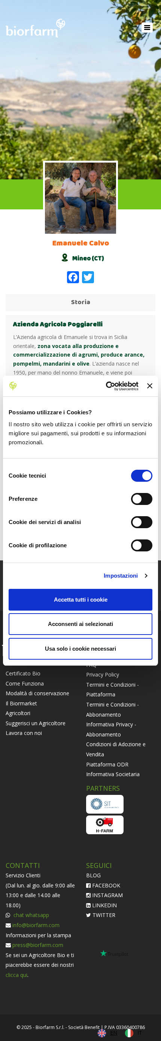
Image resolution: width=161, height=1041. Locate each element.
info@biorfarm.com (36, 925)
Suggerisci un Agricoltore (36, 723)
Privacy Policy (102, 674)
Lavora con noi (24, 732)
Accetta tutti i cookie (80, 599)
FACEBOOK (105, 885)
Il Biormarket (21, 703)
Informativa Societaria (113, 774)
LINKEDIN (104, 905)
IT (139, 1032)
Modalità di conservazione (37, 693)
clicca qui (16, 974)
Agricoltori (18, 713)
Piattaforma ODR (107, 764)
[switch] (141, 499)
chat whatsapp (30, 915)
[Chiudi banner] (149, 385)
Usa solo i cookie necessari (80, 648)
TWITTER (103, 915)
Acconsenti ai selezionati (80, 624)
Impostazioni (121, 575)
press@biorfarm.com (37, 944)
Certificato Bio (23, 673)
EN (113, 1032)
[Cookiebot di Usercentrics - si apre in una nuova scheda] (106, 386)
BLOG (93, 875)
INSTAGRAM (107, 895)
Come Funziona (25, 683)
